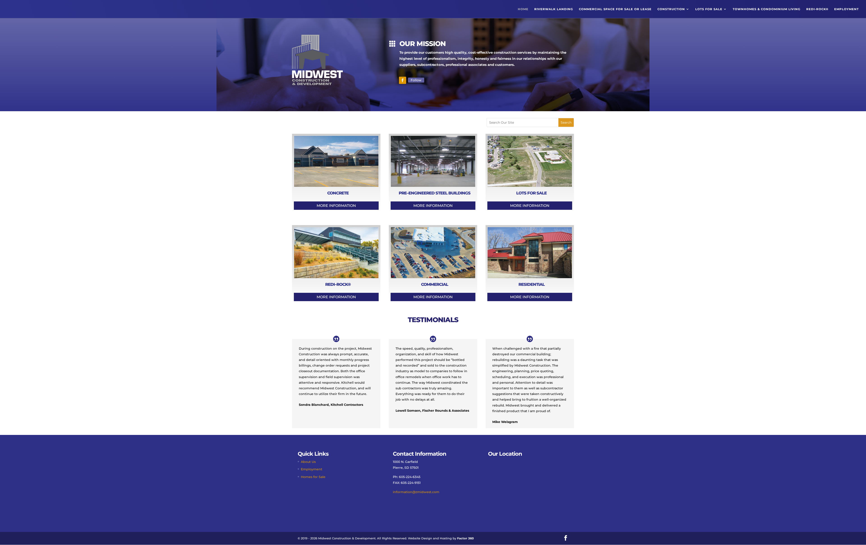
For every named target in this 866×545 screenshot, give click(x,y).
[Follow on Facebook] (402, 80)
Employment (846, 9)
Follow (416, 80)
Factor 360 (465, 538)
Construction (671, 9)
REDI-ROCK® (817, 9)
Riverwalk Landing (553, 9)
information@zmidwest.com (416, 492)
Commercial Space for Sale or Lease (615, 9)
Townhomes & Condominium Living (766, 9)
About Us (308, 462)
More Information (336, 205)
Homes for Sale (313, 477)
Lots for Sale (708, 9)
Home (523, 9)
